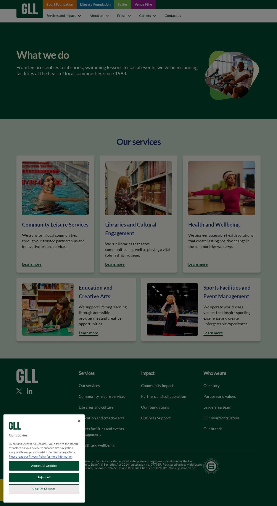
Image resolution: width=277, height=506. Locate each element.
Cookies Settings (44, 489)
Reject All (44, 477)
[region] (44, 458)
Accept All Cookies (44, 465)
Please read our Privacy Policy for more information (40, 456)
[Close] (79, 421)
